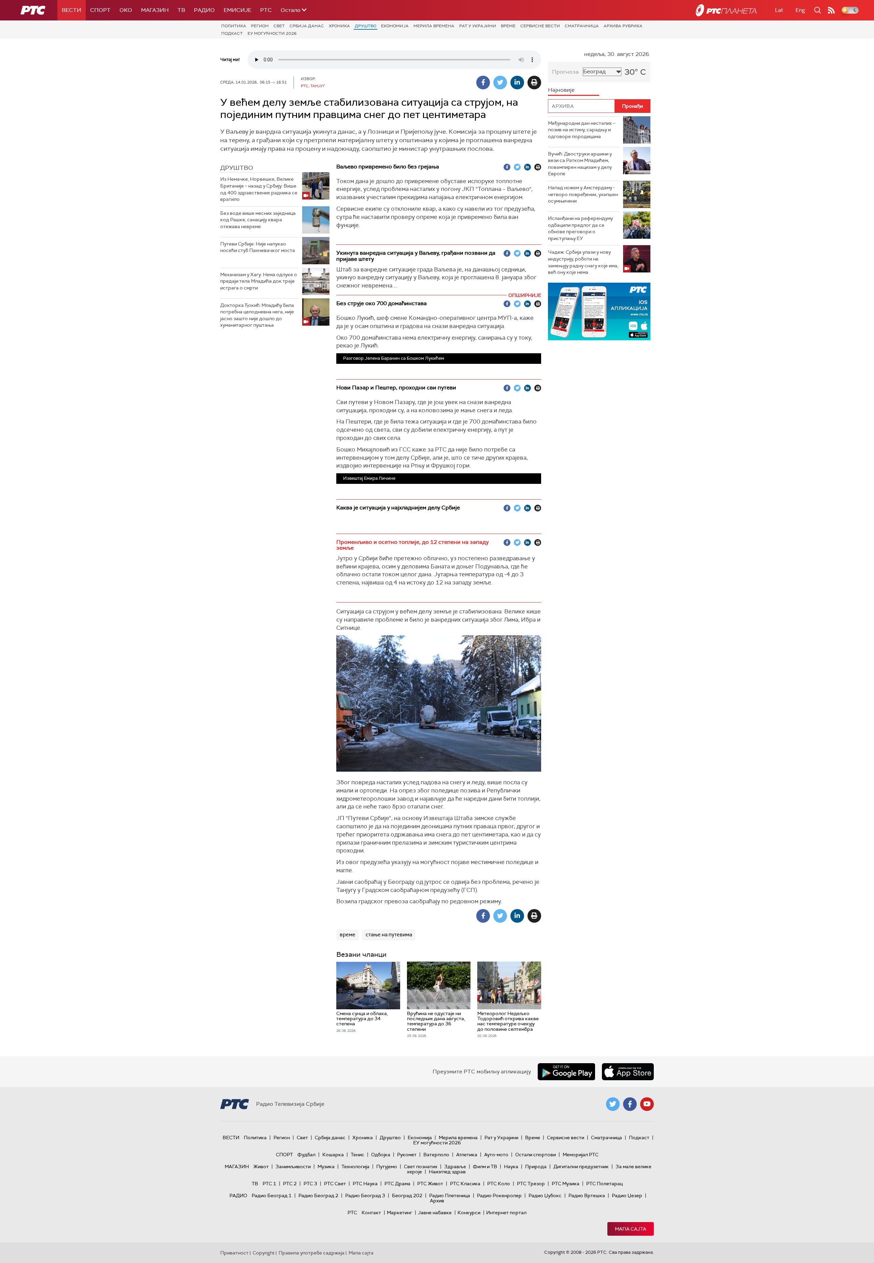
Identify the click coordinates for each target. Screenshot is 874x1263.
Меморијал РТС (580, 1154)
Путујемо (386, 1166)
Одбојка (380, 1154)
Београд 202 (407, 1195)
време (347, 934)
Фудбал (306, 1154)
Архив (437, 1201)
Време (508, 26)
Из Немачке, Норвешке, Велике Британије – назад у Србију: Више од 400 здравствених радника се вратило (258, 189)
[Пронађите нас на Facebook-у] (630, 1104)
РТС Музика (565, 1183)
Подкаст (232, 33)
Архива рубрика (623, 26)
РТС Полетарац (604, 1183)
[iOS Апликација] (599, 311)
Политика (233, 26)
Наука (511, 1166)
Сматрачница (582, 26)
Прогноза (565, 71)
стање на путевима (389, 934)
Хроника (339, 26)
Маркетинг (399, 1212)
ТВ (181, 10)
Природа (536, 1166)
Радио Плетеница (449, 1195)
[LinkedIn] (517, 82)
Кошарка (333, 1154)
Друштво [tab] (236, 168)
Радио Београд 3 (365, 1195)
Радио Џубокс (545, 1195)
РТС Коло (498, 1183)
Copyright (263, 1253)
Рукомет (407, 1154)
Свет (279, 26)
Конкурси (468, 1212)
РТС (266, 10)
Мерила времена (433, 26)
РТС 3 (310, 1183)
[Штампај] (534, 82)
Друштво (365, 26)
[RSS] (831, 10)
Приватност (234, 1253)
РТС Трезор (531, 1183)
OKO (125, 10)
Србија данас (307, 26)
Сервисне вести (540, 26)
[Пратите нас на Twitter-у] (613, 1104)
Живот (261, 1166)
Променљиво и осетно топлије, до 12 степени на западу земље (412, 545)
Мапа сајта (630, 1229)
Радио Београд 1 (272, 1195)
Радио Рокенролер (499, 1195)
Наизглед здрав (447, 1172)
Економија (395, 26)
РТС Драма (397, 1183)
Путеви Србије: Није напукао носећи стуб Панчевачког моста (257, 247)
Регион (260, 26)
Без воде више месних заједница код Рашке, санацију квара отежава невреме (258, 219)
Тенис (357, 1154)
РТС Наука (365, 1183)
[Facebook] (483, 82)
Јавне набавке (435, 1212)
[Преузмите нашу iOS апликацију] (628, 1071)
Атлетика (466, 1154)
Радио (204, 10)
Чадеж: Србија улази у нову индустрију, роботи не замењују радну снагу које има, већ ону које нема (583, 262)
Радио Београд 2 (318, 1195)
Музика (326, 1166)
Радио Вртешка (586, 1195)
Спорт (100, 10)
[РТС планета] (726, 10)
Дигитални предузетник (581, 1166)
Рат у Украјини (477, 26)
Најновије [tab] (561, 89)
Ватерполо (436, 1154)
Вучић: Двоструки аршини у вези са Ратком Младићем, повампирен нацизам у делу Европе (580, 164)
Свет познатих (420, 1166)
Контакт (371, 1212)
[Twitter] (500, 82)
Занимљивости (293, 1166)
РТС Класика (465, 1183)
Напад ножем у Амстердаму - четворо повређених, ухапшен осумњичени (583, 194)
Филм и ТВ (485, 1166)
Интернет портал (506, 1212)
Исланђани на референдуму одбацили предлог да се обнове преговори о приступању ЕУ (580, 228)
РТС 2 (290, 1183)
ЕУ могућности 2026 (272, 33)
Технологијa (355, 1166)
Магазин (155, 10)
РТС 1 (269, 1183)
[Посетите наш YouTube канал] (647, 1104)
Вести (71, 10)
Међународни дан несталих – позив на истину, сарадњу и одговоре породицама (581, 129)
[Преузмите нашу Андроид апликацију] (566, 1071)
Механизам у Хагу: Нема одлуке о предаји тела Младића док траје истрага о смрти (258, 281)
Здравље (455, 1166)
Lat (779, 10)
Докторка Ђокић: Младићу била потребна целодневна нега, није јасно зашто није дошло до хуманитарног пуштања (257, 315)
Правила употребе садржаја (311, 1253)
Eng (800, 10)
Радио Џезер (627, 1195)
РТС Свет (335, 1183)
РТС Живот (430, 1183)
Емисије (237, 10)
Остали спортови (535, 1154)
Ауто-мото (496, 1154)
